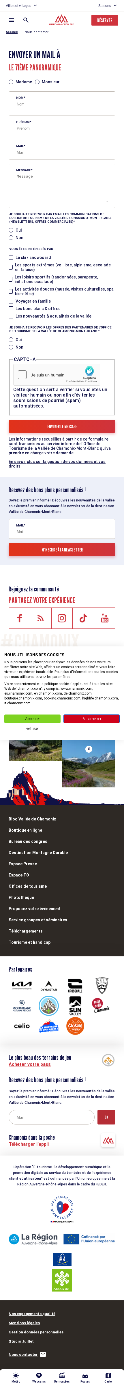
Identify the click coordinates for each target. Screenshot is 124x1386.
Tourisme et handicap (29, 942)
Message (23, 170)
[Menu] (11, 20)
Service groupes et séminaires (38, 920)
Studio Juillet (21, 1341)
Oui (19, 230)
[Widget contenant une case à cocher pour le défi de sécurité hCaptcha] (56, 375)
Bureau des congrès (28, 841)
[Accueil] (62, 20)
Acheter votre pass (30, 1064)
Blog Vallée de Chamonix (32, 819)
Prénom (23, 122)
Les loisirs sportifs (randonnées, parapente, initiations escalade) (56, 279)
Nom (20, 98)
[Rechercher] (26, 20)
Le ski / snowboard (33, 257)
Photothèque (21, 897)
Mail (20, 146)
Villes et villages (18, 6)
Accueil (12, 32)
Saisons (104, 6)
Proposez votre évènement (35, 908)
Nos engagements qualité (32, 1314)
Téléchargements (26, 931)
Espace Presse (23, 864)
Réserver (104, 20)
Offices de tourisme (28, 886)
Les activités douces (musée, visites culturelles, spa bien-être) (64, 291)
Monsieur (51, 82)
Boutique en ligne (25, 830)
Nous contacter (36, 32)
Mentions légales (24, 1323)
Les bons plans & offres (38, 308)
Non (19, 237)
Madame (24, 82)
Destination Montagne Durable (38, 852)
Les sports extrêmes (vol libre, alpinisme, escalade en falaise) (63, 267)
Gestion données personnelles (36, 1332)
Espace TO (19, 875)
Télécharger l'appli (29, 1144)
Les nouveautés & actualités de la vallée (53, 316)
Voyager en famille (33, 301)
